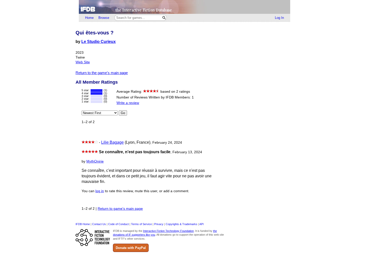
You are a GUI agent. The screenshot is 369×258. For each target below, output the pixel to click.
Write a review (127, 103)
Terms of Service (141, 224)
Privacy (158, 224)
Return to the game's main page (102, 73)
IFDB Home (83, 224)
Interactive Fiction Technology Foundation (168, 230)
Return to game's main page (120, 209)
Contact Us (99, 224)
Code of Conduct (118, 224)
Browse (103, 18)
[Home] (184, 7)
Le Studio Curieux (98, 41)
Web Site (83, 62)
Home (89, 18)
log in (99, 191)
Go (123, 113)
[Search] (164, 17)
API (201, 224)
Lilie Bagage (112, 142)
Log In (279, 18)
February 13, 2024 (187, 152)
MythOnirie (95, 161)
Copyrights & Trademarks (181, 224)
